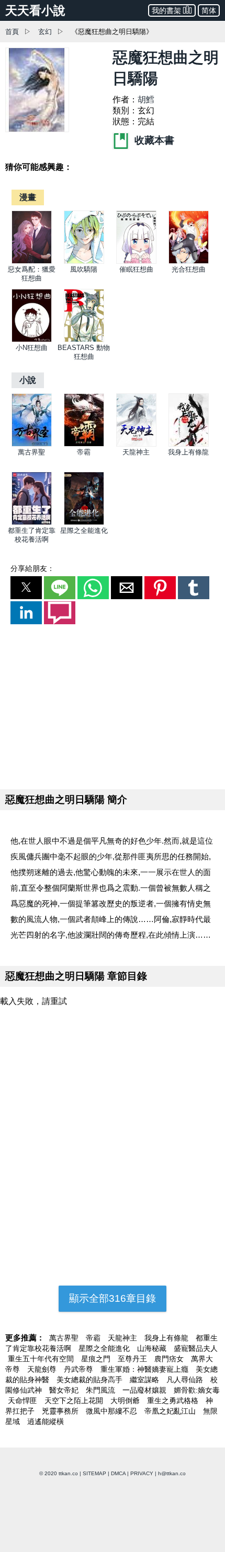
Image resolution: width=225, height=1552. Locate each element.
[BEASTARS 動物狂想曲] (84, 340)
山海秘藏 (152, 1348)
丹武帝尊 (79, 1369)
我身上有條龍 (188, 452)
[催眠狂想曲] (136, 261)
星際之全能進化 (84, 530)
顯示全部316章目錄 (112, 1298)
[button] (26, 587)
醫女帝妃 (65, 1390)
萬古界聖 (31, 452)
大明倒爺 (126, 1400)
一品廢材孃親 (145, 1390)
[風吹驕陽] (84, 261)
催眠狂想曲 (136, 269)
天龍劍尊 (43, 1369)
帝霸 (84, 452)
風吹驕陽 (83, 269)
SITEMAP (94, 1473)
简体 (208, 10)
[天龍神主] (136, 444)
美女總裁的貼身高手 (91, 1379)
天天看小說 (35, 10)
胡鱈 (146, 99)
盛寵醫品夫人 (196, 1348)
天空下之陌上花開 (74, 1400)
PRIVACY (141, 1473)
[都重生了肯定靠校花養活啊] (32, 523)
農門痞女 (170, 1359)
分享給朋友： (32, 568)
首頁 (12, 32)
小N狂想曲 (32, 348)
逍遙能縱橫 (45, 1421)
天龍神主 (136, 452)
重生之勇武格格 (173, 1400)
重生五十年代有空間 (42, 1359)
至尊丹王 (133, 1359)
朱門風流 (101, 1390)
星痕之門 (97, 1359)
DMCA (118, 1473)
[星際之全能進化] (84, 523)
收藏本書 (153, 140)
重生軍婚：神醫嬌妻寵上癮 (145, 1369)
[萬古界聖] (32, 444)
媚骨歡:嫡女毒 (197, 1390)
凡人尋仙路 (185, 1379)
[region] (112, 705)
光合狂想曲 (189, 269)
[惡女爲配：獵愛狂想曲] (32, 261)
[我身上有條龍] (188, 444)
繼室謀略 (145, 1379)
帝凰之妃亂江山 (171, 1411)
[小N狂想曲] (32, 340)
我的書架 (166, 10)
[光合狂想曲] (188, 261)
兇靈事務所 (61, 1411)
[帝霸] (84, 444)
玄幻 (45, 32)
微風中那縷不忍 (112, 1411)
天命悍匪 (23, 1400)
